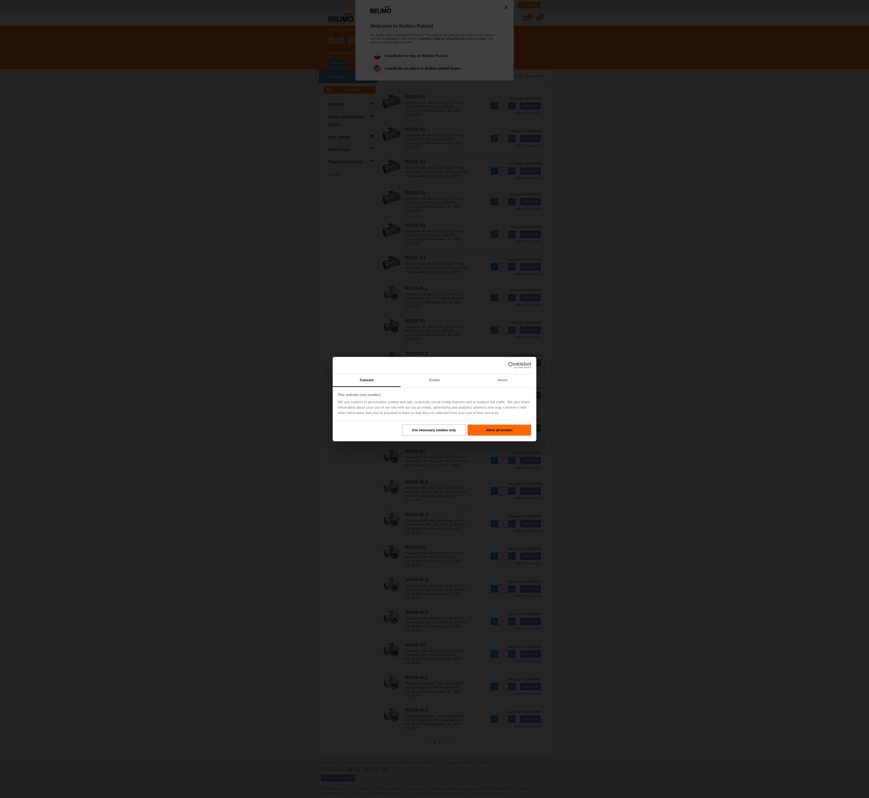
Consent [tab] (366, 380)
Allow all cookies (499, 430)
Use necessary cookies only (434, 430)
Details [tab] (434, 380)
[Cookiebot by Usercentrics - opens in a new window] (511, 365)
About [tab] (502, 380)
